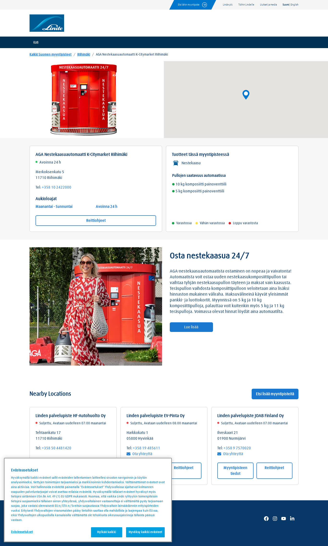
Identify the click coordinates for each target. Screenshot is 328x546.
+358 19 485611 (146, 448)
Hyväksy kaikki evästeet (145, 532)
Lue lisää (191, 327)
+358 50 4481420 (56, 448)
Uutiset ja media (268, 4)
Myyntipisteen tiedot (235, 471)
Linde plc (228, 4)
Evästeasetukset (22, 531)
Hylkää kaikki (106, 532)
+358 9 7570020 (237, 448)
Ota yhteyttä (142, 454)
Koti (35, 42)
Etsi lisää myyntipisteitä (275, 394)
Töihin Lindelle (246, 4)
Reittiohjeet (96, 220)
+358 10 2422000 (56, 187)
